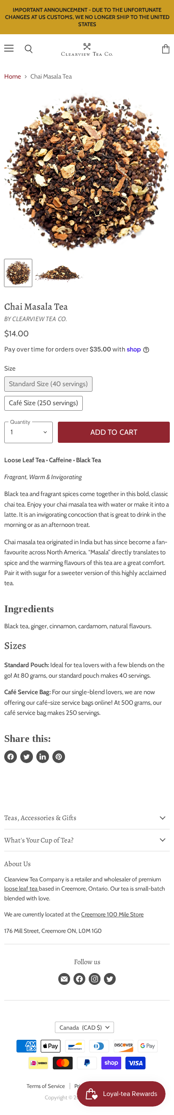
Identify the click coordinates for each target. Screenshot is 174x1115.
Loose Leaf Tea (24, 460)
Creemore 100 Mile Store (112, 914)
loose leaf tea (21, 888)
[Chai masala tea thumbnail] (18, 272)
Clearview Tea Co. (39, 319)
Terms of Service (46, 1085)
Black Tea (88, 460)
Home (12, 76)
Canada (81, 1027)
